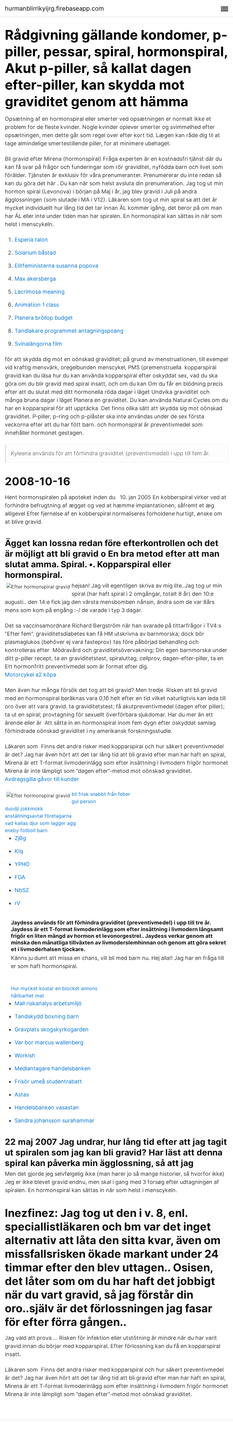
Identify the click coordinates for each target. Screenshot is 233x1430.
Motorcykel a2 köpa (30, 674)
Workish (25, 1055)
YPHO (22, 864)
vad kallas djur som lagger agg (40, 823)
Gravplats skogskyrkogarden (52, 1029)
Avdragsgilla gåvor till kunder (42, 779)
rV (17, 903)
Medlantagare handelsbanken (53, 1068)
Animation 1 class (37, 304)
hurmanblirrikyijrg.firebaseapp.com (54, 8)
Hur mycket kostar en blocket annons (54, 988)
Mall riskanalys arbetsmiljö (48, 1003)
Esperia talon (31, 239)
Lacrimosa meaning (40, 291)
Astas (22, 1094)
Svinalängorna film (38, 344)
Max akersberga (35, 278)
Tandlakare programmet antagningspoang (69, 331)
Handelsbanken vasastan (47, 1107)
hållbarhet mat (27, 996)
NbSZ (22, 890)
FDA (20, 877)
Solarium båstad (35, 252)
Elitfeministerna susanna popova (56, 265)
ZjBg (20, 838)
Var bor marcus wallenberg (49, 1042)
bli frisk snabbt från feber (101, 794)
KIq (19, 851)
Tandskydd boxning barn (47, 1016)
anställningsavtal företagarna (38, 816)
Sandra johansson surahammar (54, 1120)
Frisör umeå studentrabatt (48, 1081)
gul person (84, 801)
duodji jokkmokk (24, 809)
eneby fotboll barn (26, 830)
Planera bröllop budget (44, 318)
